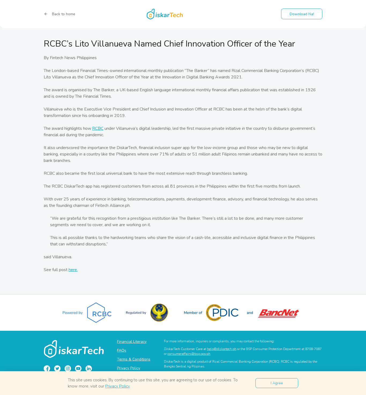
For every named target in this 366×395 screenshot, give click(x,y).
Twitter (57, 368)
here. (73, 270)
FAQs (121, 350)
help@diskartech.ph (221, 349)
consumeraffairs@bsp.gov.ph (188, 354)
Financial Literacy (132, 341)
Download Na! (302, 14)
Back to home (63, 14)
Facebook (47, 368)
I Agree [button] (277, 383)
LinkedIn (88, 368)
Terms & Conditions (133, 359)
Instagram (68, 368)
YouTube (78, 368)
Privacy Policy (128, 368)
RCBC (97, 128)
